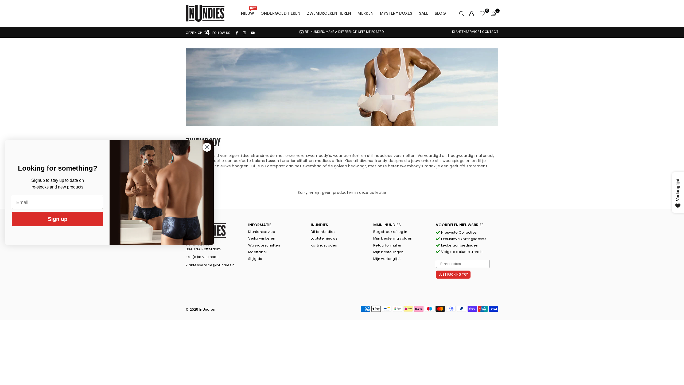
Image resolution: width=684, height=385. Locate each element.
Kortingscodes (324, 245)
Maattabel (257, 252)
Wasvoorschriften (264, 245)
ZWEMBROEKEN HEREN (329, 13)
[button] (493, 13)
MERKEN (365, 13)
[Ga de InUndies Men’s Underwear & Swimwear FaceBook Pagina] (236, 32)
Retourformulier (387, 245)
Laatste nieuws (324, 238)
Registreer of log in (390, 231)
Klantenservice (261, 231)
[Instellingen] (471, 13)
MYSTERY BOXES (396, 13)
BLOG (440, 13)
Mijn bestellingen (388, 252)
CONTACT (490, 31)
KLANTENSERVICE (465, 31)
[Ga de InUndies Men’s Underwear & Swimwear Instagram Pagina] (244, 32)
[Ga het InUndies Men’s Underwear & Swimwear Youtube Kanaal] (253, 32)
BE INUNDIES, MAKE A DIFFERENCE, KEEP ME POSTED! (344, 31)
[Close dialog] (207, 147)
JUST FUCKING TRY (453, 274)
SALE (423, 13)
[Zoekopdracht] (462, 13)
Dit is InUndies (323, 231)
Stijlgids (255, 258)
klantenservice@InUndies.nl (210, 265)
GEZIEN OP (194, 32)
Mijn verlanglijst (387, 258)
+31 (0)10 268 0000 (202, 257)
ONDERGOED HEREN (280, 13)
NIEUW (248, 12)
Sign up (57, 219)
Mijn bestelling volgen (392, 238)
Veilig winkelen (261, 238)
